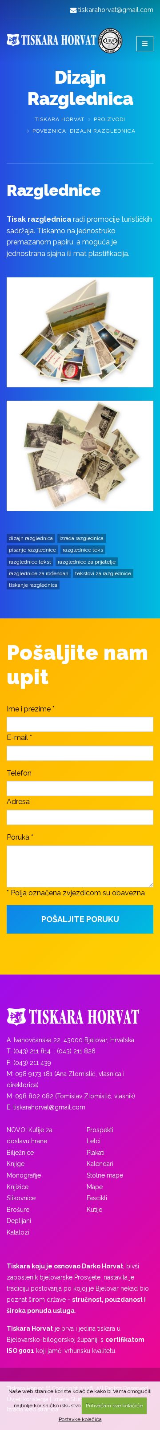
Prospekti (100, 1129)
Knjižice (17, 1186)
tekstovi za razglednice (103, 573)
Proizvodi (109, 119)
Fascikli (97, 1198)
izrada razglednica (82, 538)
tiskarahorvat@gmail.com (115, 9)
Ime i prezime (29, 709)
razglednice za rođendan (38, 573)
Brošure (18, 1209)
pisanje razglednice (32, 550)
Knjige (15, 1163)
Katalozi (18, 1232)
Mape (95, 1186)
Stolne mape (105, 1175)
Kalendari (100, 1163)
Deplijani (19, 1220)
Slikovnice (21, 1198)
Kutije (94, 1209)
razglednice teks (83, 550)
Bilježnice (20, 1152)
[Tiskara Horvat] (80, 1017)
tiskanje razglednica (33, 585)
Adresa (18, 801)
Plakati (95, 1152)
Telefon (19, 773)
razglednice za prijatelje (87, 562)
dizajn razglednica (31, 538)
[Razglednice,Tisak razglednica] (80, 456)
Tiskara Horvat (59, 119)
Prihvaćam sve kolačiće (114, 1405)
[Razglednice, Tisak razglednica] (80, 332)
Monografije (24, 1175)
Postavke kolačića (80, 1419)
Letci (93, 1141)
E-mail (17, 737)
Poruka (18, 837)
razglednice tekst (30, 562)
